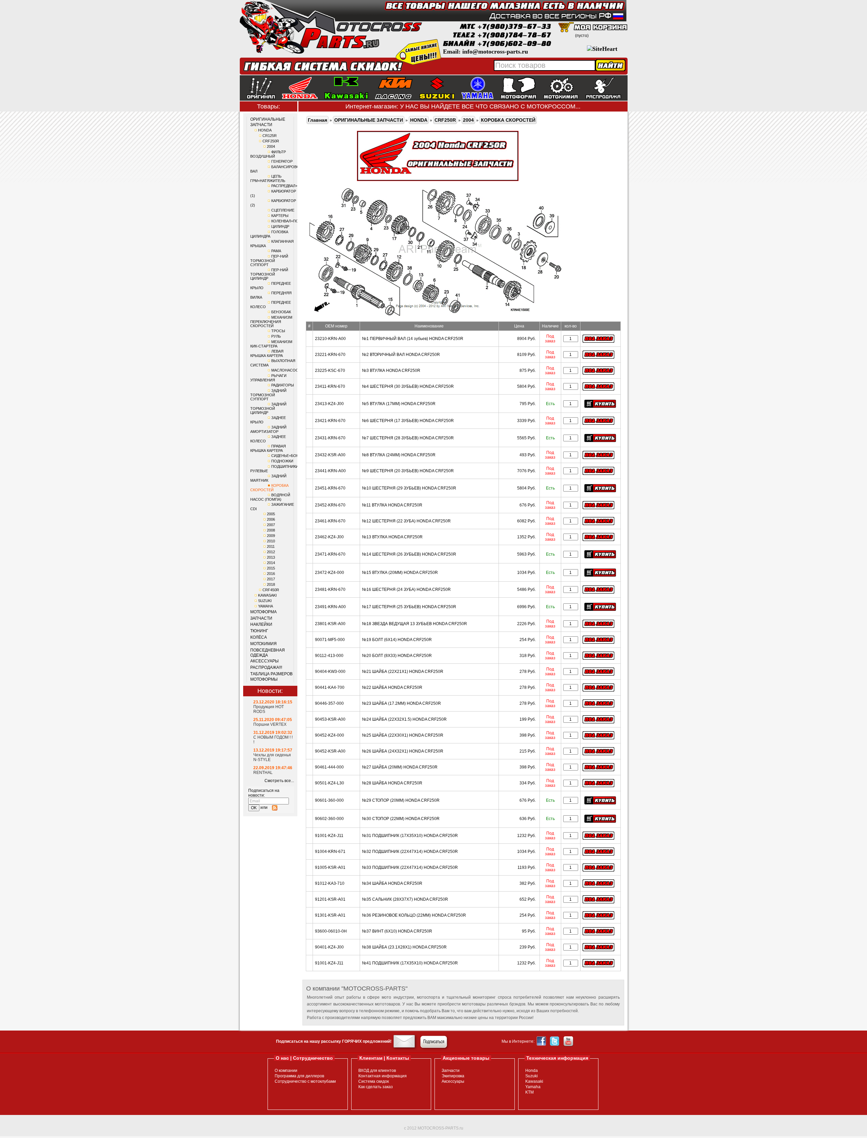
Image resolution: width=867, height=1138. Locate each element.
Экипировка (453, 1076)
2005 (271, 514)
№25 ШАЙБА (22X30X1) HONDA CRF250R (402, 735)
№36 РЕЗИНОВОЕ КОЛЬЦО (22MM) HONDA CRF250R (414, 915)
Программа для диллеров (299, 1076)
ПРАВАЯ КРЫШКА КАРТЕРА (268, 448)
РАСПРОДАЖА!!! (266, 667)
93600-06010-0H (331, 931)
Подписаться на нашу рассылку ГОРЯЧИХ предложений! (334, 1041)
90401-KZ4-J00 (329, 947)
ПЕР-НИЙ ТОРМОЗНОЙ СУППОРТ (269, 260)
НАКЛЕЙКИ (261, 624)
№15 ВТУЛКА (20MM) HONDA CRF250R (400, 572)
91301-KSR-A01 (330, 915)
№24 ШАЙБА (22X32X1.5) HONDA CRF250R (404, 719)
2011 (271, 546)
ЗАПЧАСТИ (261, 618)
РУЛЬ (276, 336)
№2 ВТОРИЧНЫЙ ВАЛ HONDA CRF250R (401, 354)
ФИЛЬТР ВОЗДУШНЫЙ (268, 154)
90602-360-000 (329, 818)
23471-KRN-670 (330, 554)
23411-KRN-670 (330, 386)
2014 (271, 563)
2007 (271, 525)
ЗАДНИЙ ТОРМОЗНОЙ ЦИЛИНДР (268, 408)
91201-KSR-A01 (330, 899)
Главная (317, 120)
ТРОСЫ (278, 331)
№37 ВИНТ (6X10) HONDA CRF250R (397, 931)
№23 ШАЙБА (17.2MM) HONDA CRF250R (401, 703)
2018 (271, 584)
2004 (271, 146)
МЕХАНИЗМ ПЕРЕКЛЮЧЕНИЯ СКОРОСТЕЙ (271, 321)
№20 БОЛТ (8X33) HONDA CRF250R (397, 655)
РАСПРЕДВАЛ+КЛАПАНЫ (293, 186)
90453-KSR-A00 (330, 719)
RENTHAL (263, 772)
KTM (529, 1092)
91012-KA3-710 (329, 883)
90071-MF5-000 (330, 639)
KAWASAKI (267, 595)
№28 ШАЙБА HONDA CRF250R (392, 783)
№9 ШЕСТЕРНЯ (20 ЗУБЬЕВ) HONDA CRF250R (408, 470)
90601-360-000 (329, 800)
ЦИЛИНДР (280, 226)
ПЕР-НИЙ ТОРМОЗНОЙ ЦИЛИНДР (269, 274)
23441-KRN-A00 (330, 470)
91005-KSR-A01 (330, 867)
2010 (271, 541)
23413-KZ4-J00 (329, 403)
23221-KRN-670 (330, 354)
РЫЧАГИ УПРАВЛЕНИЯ (268, 378)
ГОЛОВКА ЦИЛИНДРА (269, 234)
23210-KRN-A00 (330, 338)
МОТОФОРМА (263, 612)
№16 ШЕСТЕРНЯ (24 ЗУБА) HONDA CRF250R (406, 589)
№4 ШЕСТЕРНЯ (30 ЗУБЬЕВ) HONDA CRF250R (408, 386)
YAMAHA (265, 606)
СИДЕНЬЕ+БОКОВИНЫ (292, 456)
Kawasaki (534, 1081)
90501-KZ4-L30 (329, 783)
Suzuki (531, 1076)
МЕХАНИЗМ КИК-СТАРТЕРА (271, 344)
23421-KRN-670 (330, 420)
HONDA (265, 130)
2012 (271, 552)
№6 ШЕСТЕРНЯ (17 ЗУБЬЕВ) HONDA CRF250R (408, 420)
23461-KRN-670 (330, 521)
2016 (271, 574)
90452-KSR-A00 (330, 751)
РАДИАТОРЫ (282, 385)
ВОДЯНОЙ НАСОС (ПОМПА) (270, 497)
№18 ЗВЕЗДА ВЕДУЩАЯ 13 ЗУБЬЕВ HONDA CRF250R (414, 623)
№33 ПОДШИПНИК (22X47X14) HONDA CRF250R (410, 867)
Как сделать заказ (375, 1086)
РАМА (276, 251)
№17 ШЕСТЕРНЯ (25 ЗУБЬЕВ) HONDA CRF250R (409, 606)
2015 (271, 568)
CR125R (269, 136)
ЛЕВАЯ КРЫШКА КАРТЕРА (266, 353)
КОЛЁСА (258, 637)
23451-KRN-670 (330, 488)
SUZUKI (265, 601)
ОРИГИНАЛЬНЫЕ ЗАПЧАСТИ (267, 122)
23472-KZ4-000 (329, 572)
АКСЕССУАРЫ (264, 661)
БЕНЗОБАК (281, 312)
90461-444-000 (329, 767)
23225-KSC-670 (330, 370)
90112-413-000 (329, 655)
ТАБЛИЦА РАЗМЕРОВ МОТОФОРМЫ (271, 677)
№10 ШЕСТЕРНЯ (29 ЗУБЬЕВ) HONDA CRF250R (409, 488)
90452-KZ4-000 (329, 735)
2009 (271, 536)
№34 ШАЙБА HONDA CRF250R (392, 883)
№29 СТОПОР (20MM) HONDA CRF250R (401, 800)
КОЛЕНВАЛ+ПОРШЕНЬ (291, 221)
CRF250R (270, 141)
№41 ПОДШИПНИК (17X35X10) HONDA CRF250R (410, 963)
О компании (286, 1070)
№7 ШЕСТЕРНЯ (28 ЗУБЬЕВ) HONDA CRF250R (408, 438)
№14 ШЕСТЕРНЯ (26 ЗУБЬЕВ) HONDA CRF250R (409, 554)
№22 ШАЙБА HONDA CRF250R (392, 687)
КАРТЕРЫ (280, 216)
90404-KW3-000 (330, 671)
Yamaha (533, 1086)
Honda (531, 1070)
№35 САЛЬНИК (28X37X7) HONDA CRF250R (405, 899)
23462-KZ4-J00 (329, 537)
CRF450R (270, 590)
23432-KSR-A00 (330, 455)
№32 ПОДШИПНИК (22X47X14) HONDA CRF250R (410, 851)
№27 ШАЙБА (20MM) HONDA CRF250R (400, 767)
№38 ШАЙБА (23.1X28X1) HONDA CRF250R (404, 947)
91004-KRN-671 (330, 851)
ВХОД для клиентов (377, 1070)
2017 (271, 579)
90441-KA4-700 (329, 687)
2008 (271, 530)
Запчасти (451, 1070)
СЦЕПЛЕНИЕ (282, 210)
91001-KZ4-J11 (329, 835)
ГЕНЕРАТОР (282, 161)
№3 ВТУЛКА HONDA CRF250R (391, 370)
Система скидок (373, 1081)
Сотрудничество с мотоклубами (305, 1081)
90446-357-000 (329, 703)
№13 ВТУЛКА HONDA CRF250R (392, 537)
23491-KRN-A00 (330, 606)
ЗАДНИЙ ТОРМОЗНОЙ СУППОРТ (268, 394)
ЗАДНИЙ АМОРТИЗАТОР (268, 429)
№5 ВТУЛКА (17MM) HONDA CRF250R (399, 403)
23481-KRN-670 (330, 589)
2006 (271, 519)
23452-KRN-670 (330, 505)
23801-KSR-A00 (330, 623)
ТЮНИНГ (259, 630)
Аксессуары (453, 1081)
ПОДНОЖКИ (282, 461)
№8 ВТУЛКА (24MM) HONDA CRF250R (399, 455)
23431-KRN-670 (330, 438)
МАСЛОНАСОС (284, 370)
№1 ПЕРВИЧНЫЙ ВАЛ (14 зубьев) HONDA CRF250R (412, 338)
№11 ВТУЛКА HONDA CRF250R (392, 505)
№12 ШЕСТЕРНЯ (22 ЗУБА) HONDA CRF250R (406, 521)
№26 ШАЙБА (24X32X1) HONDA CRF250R (402, 751)
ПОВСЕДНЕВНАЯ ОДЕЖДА (267, 653)
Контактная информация (382, 1076)
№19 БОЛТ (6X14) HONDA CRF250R (397, 639)
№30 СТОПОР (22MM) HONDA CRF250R (401, 818)
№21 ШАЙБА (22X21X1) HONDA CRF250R (402, 671)
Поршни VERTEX (270, 724)
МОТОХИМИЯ (263, 643)
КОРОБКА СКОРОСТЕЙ (269, 487)
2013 (271, 557)
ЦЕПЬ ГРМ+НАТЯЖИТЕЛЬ (267, 178)
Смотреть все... (279, 780)
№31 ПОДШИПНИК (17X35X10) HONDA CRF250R (410, 835)
